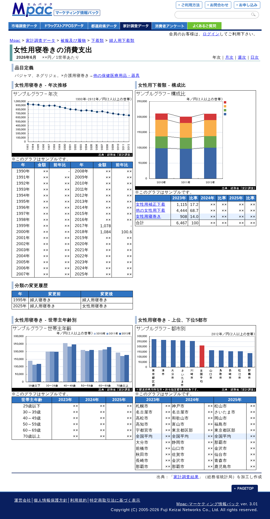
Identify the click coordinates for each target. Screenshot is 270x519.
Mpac (15, 40)
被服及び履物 (73, 40)
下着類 (97, 40)
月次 (229, 57)
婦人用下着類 (121, 40)
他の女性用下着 (150, 210)
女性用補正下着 (150, 204)
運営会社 (22, 500)
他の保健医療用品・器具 (116, 75)
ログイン (211, 34)
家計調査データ (40, 40)
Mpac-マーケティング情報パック (207, 504)
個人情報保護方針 (51, 500)
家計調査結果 (186, 477)
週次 (242, 57)
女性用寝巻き (148, 216)
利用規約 (78, 500)
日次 (254, 57)
